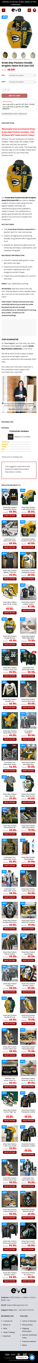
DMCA (24, 1345)
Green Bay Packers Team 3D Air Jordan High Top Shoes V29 (10, 604)
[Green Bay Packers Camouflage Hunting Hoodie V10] (28, 941)
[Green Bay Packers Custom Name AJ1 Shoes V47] (10, 1199)
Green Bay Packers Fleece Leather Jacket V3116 (10, 954)
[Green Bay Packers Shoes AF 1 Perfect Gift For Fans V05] (28, 910)
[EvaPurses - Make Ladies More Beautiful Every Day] (16, 10)
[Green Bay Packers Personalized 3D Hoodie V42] (10, 815)
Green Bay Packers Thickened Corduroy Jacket (10, 986)
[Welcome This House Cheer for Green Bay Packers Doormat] (10, 1068)
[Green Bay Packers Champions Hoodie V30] (28, 560)
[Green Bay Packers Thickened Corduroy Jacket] (10, 973)
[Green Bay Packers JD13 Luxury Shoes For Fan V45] (28, 815)
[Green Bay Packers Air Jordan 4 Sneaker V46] (28, 1262)
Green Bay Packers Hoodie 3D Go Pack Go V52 (28, 1243)
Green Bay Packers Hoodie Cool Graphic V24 (10, 701)
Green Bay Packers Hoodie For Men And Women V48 (28, 541)
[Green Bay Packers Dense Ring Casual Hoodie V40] (10, 720)
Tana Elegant (9, 343)
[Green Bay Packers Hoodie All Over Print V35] (10, 625)
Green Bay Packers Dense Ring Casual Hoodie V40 (10, 733)
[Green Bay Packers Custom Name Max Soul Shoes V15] (28, 878)
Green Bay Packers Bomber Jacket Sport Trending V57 (10, 1275)
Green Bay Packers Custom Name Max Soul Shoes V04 (10, 1049)
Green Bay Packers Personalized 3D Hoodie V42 (10, 828)
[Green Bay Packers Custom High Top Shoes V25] (10, 1099)
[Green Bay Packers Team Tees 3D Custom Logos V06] (10, 783)
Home (4, 59)
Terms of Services (29, 1321)
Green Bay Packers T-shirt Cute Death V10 (10, 1146)
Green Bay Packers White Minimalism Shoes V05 (28, 638)
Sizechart (7, 1336)
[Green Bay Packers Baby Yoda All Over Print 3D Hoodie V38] (28, 783)
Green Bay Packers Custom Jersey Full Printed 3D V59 (10, 669)
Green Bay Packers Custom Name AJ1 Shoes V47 (10, 1211)
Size (3, 75)
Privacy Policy (27, 1325)
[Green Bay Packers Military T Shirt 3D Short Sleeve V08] (10, 560)
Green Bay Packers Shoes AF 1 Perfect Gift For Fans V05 (28, 922)
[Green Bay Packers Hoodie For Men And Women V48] (28, 528)
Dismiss (24, 4)
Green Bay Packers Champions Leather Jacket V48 (28, 1146)
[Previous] (5, 32)
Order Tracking (9, 1332)
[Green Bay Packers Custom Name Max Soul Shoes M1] (10, 1167)
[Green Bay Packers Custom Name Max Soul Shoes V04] (10, 1036)
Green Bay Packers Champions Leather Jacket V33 (28, 1112)
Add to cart (14, 96)
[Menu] (3, 10)
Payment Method (29, 1341)
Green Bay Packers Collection (19, 59)
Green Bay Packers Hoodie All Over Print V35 (10, 638)
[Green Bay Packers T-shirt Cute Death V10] (10, 1133)
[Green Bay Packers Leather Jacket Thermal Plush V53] (28, 591)
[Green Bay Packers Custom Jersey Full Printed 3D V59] (10, 657)
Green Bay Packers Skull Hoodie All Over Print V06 (28, 1211)
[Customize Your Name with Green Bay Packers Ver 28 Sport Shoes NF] (10, 528)
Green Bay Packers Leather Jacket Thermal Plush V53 (28, 604)
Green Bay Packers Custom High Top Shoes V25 (10, 1112)
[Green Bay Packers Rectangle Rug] (28, 752)
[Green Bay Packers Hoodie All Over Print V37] (10, 1005)
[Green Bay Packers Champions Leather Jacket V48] (28, 1133)
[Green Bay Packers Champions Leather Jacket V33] (28, 1099)
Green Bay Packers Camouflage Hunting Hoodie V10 (28, 954)
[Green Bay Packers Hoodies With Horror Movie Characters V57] (10, 910)
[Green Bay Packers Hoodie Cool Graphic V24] (10, 689)
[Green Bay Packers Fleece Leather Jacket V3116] (10, 941)
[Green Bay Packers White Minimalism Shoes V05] (28, 625)
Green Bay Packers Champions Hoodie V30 (28, 572)
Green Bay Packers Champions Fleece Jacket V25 (10, 509)
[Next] (33, 32)
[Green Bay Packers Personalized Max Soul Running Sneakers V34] (28, 1036)
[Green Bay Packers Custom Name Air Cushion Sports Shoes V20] (28, 1005)
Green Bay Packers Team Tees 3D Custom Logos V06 (10, 796)
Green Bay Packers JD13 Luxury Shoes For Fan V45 (28, 828)
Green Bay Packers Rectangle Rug (28, 763)
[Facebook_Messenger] (32, 1357)
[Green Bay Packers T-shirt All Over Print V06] (28, 497)
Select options (9, 515)
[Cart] (34, 10)
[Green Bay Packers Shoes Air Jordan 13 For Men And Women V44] (28, 1068)
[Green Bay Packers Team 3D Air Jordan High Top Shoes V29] (10, 591)
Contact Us (7, 1321)
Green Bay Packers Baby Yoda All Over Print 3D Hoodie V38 (28, 796)
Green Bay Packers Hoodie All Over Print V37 (10, 1017)
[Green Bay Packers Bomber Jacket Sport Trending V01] (28, 973)
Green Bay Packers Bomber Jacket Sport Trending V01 (28, 986)
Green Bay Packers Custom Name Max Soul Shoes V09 (28, 701)
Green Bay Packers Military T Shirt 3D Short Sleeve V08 (10, 572)
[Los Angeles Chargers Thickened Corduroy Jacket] (28, 720)
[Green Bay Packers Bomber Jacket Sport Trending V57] (10, 1262)
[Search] (29, 10)
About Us (6, 1325)
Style (3, 81)
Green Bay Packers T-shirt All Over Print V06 (28, 509)
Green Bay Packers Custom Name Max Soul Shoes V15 (28, 891)
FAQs (5, 1328)
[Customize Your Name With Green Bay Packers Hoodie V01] (10, 847)
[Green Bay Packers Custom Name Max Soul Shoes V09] (28, 689)
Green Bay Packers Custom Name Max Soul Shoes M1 (10, 1180)
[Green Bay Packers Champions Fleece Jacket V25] (10, 497)
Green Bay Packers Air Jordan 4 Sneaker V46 (28, 1275)
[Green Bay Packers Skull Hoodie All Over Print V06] (28, 1199)
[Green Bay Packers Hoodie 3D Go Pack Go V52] (28, 1231)
